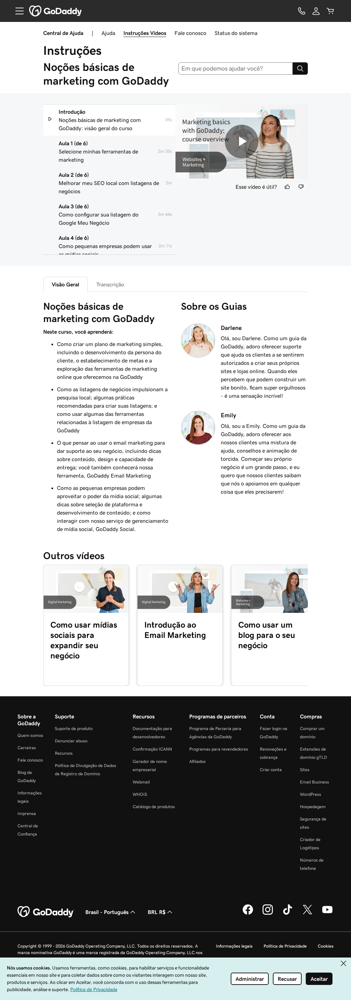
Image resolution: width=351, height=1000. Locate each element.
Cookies (326, 946)
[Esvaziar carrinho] (330, 11)
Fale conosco (190, 33)
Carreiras (26, 747)
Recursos (64, 753)
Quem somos (30, 735)
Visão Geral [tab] (65, 284)
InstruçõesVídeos (144, 33)
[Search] (300, 68)
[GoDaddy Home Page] (45, 912)
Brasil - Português (107, 912)
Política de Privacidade (285, 946)
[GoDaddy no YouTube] (327, 913)
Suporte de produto (74, 728)
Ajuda (108, 33)
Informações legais (234, 946)
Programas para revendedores (218, 749)
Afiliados (197, 761)
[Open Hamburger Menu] (17, 11)
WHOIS (140, 794)
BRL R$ (157, 912)
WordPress (310, 794)
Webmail (141, 782)
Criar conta (271, 769)
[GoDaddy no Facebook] (248, 913)
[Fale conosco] (301, 10)
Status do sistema (236, 33)
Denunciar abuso (71, 741)
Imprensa (26, 813)
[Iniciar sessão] (316, 10)
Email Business (314, 782)
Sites (305, 769)
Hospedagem (313, 806)
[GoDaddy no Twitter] (307, 913)
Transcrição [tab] (110, 284)
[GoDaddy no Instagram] (268, 913)
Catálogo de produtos (154, 806)
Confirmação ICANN (152, 749)
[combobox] (235, 68)
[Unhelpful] (301, 186)
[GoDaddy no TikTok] (287, 913)
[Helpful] (287, 186)
